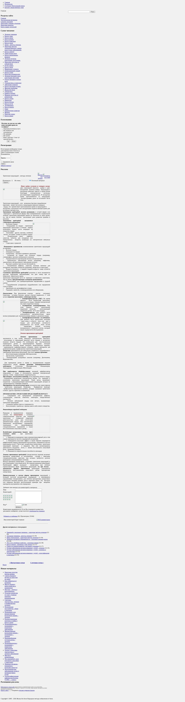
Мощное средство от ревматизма (11, 96)
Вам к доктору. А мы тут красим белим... (11, 138)
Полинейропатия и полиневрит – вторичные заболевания (11, 626)
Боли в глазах (9, 98)
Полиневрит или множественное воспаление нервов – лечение (11, 614)
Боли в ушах (9, 36)
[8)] (10, 495)
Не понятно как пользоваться (8, 131)
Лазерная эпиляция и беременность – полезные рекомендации (27, 539)
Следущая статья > (37, 563)
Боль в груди (9, 104)
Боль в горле (9, 43)
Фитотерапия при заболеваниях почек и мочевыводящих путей (12, 671)
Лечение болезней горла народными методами (13, 77)
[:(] (8, 499)
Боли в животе (9, 52)
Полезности (8, 4)
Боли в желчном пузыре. (13, 86)
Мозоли (7, 112)
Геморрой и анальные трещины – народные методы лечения (26, 532)
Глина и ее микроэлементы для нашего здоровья (22, 546)
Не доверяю (7, 134)
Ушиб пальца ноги (11, 53)
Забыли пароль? (6, 165)
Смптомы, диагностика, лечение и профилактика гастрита (12, 602)
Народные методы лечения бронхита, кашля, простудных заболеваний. (13, 48)
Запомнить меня (8, 162)
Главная (7, 2)
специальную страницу (37, 511)
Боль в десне (9, 67)
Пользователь (5, 154)
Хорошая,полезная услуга (11, 129)
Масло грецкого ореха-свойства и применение (10, 586)
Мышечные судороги (12, 69)
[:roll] (4, 497)
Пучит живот (9, 65)
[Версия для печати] (40, 175)
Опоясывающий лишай (12, 71)
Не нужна (6, 136)
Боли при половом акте (12, 74)
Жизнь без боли (10, 90)
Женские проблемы (11, 88)
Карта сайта (5, 690)
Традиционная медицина (9, 20)
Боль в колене (9, 39)
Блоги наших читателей (8, 27)
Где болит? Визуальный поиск (15, 6)
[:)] (4, 495)
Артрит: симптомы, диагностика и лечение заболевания (11, 652)
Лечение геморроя (11, 34)
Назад (5, 565)
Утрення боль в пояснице (13, 83)
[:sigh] (11, 497)
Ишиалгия (8, 100)
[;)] (8, 495)
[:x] (10, 499)
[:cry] (6, 499)
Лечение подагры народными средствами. (13, 59)
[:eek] (6, 497)
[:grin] (6, 495)
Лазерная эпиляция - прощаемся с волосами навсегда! (11, 665)
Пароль (3, 158)
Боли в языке (9, 116)
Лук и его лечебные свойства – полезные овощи (22, 543)
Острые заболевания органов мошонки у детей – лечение (25, 548)
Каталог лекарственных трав (14, 7)
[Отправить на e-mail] (46, 175)
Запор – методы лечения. (13, 45)
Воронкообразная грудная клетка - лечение (10, 639)
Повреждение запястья (12, 110)
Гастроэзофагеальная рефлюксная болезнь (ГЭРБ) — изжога (11, 678)
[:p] (11, 495)
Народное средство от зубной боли (12, 63)
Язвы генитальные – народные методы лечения (22, 537)
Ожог (6, 109)
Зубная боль (9, 91)
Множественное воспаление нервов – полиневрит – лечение (11, 633)
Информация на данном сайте (8, 686)
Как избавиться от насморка (11, 581)
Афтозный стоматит (11, 84)
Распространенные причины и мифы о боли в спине (11, 620)
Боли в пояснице (10, 41)
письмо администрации (27, 690)
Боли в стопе (9, 72)
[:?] (4, 499)
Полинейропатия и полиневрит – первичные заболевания (11, 646)
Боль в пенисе (9, 107)
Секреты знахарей (7, 22)
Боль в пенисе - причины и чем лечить (19, 544)
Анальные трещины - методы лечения (19, 536)
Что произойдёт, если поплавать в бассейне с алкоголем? (12, 660)
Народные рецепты (7, 25)
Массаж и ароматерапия (9, 656)
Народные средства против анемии (11, 573)
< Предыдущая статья (17, 563)
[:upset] (8, 497)
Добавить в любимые (10, 516)
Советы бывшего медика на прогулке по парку (11, 577)
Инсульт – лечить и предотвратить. (11, 590)
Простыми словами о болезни (10, 23)
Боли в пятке (9, 38)
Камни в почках (10, 93)
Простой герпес (10, 114)
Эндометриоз (9, 105)
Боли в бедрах (9, 102)
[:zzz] (10, 497)
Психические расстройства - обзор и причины (11, 608)
